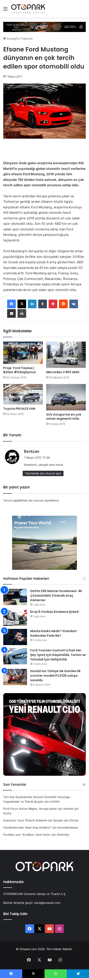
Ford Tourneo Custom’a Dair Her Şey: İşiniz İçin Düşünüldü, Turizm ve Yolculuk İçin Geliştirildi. (58, 655)
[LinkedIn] (32, 304)
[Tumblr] (42, 304)
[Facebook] (11, 304)
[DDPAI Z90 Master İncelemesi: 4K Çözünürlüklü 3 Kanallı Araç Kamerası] (15, 597)
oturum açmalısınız (46, 500)
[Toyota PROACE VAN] (23, 394)
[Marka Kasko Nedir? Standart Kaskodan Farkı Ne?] (15, 637)
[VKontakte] (73, 304)
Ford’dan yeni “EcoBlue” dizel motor (27, 834)
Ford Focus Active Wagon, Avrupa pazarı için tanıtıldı (38, 808)
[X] (21, 304)
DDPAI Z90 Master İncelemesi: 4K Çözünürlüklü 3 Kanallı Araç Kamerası (56, 595)
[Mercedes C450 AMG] (66, 355)
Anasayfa (12, 38)
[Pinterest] (53, 304)
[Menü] (5, 10)
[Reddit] (63, 304)
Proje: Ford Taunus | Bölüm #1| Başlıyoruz (19, 370)
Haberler (27, 38)
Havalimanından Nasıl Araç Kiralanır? (27, 827)
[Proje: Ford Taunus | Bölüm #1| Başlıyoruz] (23, 353)
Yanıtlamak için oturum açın (43, 473)
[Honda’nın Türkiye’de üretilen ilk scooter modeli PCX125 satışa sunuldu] (15, 677)
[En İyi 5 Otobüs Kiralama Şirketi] (15, 618)
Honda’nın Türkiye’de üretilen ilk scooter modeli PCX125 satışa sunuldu (55, 675)
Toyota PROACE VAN (19, 408)
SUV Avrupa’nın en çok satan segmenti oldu (63, 416)
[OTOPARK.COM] (28, 8)
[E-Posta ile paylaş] (11, 313)
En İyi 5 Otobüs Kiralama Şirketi (54, 612)
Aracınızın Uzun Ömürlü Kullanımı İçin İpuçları (33, 820)
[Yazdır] (21, 313)
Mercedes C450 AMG (62, 372)
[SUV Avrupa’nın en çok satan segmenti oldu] (66, 397)
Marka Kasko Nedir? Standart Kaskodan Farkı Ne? (53, 633)
